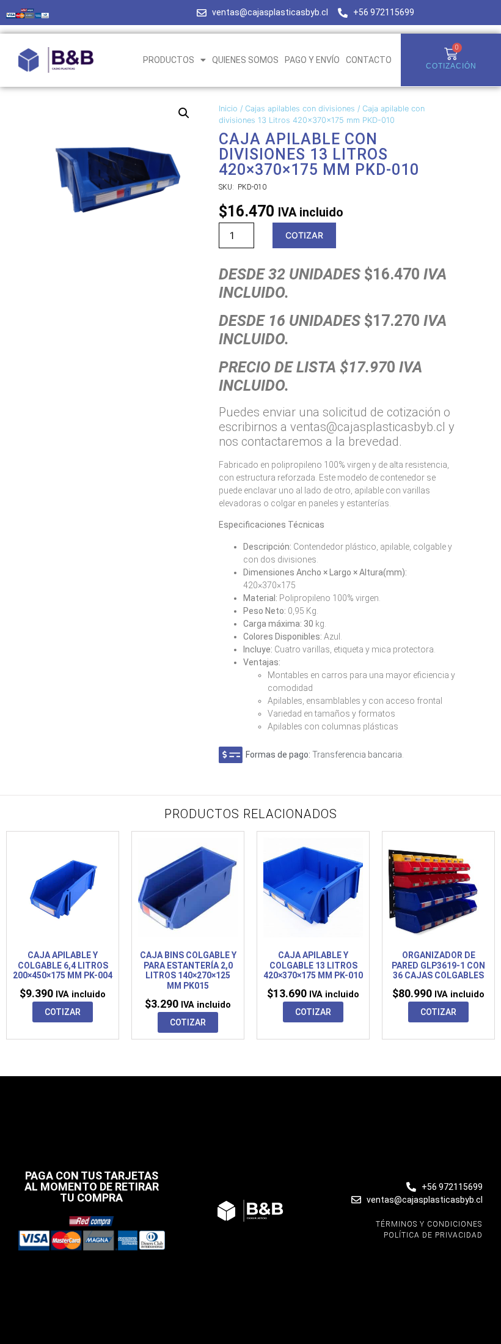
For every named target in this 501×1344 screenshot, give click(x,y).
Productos (168, 60)
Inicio (228, 108)
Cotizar (304, 235)
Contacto (369, 60)
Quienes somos (245, 60)
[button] (184, 113)
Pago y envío (312, 60)
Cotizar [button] (63, 1012)
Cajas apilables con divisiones (300, 108)
